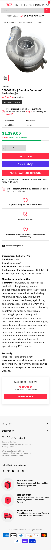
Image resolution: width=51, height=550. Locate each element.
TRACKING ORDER (25, 481)
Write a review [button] (25, 396)
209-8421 (14, 438)
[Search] (47, 10)
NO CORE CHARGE (12, 102)
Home (4, 22)
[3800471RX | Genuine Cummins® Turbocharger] (25, 72)
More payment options (25, 173)
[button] (8, 97)
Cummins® (5, 86)
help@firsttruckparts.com (14, 465)
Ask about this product (14, 246)
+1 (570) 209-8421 (34, 15)
